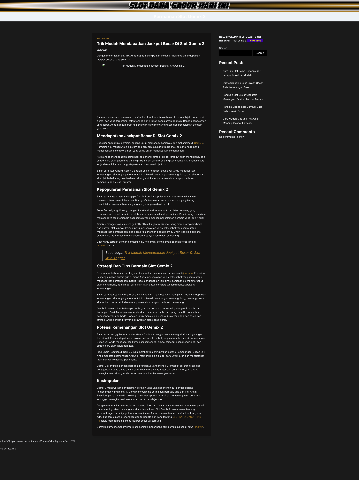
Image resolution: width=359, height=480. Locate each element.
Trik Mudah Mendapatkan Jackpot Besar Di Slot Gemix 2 (150, 43)
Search (223, 48)
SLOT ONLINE (103, 38)
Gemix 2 (198, 143)
